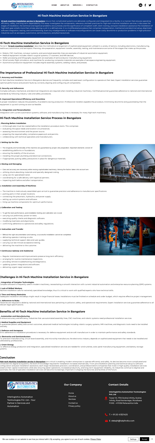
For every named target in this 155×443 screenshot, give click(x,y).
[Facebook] (145, 5)
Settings (133, 439)
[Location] (106, 398)
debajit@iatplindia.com (122, 421)
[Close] (152, 439)
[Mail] (106, 421)
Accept (144, 439)
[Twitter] (150, 5)
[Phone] (106, 414)
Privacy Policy (95, 439)
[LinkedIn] (140, 5)
